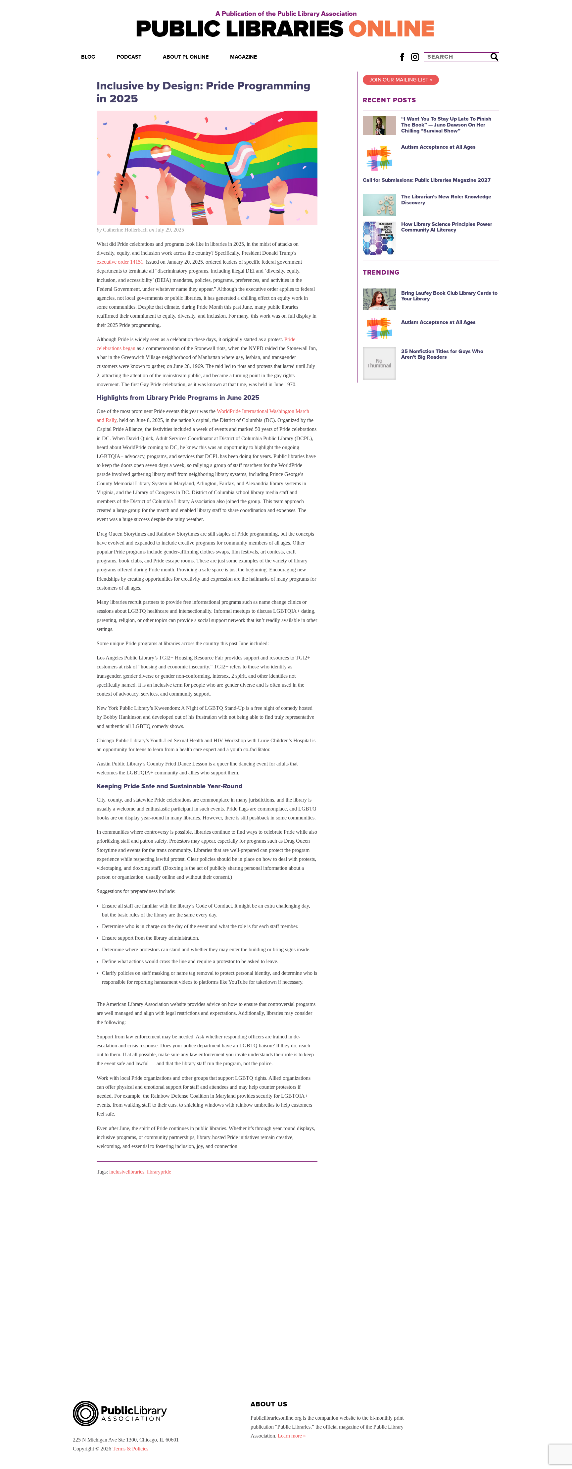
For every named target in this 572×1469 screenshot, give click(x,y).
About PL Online (186, 57)
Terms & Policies (130, 1448)
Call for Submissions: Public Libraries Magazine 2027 (427, 180)
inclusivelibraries (126, 1172)
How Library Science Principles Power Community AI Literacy (446, 227)
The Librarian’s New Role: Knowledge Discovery (446, 199)
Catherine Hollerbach (125, 230)
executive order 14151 (120, 262)
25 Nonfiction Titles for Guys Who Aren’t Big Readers (442, 354)
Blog (88, 57)
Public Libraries (284, 29)
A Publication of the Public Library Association (286, 14)
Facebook (402, 57)
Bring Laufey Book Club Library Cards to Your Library (449, 296)
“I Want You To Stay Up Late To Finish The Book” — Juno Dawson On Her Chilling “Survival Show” (446, 125)
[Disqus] (207, 1264)
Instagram (415, 57)
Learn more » (292, 1436)
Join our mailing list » (400, 80)
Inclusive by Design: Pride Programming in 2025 (203, 92)
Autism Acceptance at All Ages (438, 147)
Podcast (129, 57)
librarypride (159, 1172)
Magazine (243, 57)
